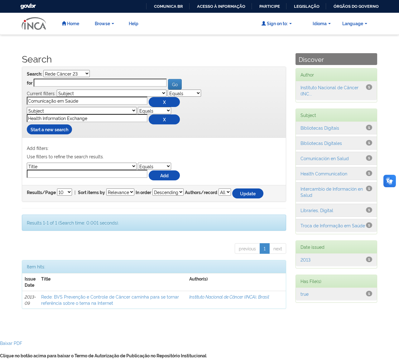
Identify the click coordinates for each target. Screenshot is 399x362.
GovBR (27, 4)
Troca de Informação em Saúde (332, 225)
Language (352, 23)
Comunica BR (168, 6)
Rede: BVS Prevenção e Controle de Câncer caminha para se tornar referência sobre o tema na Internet (110, 300)
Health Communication (323, 173)
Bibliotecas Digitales (321, 143)
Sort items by (91, 192)
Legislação (307, 6)
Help (133, 23)
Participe (269, 6)
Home (72, 23)
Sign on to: (277, 23)
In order (143, 192)
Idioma (320, 23)
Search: (34, 74)
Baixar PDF (11, 343)
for (29, 83)
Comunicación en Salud (324, 158)
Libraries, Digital (316, 210)
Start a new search (49, 129)
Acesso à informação (221, 6)
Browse (102, 23)
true (304, 294)
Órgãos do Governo (356, 6)
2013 (305, 259)
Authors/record (201, 192)
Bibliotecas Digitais (319, 128)
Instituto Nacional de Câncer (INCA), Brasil (229, 296)
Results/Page (41, 192)
